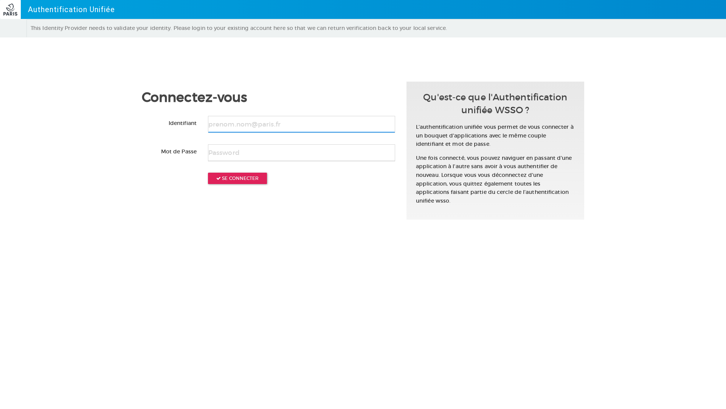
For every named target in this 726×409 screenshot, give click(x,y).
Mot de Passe (179, 151)
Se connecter (240, 178)
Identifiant (183, 123)
